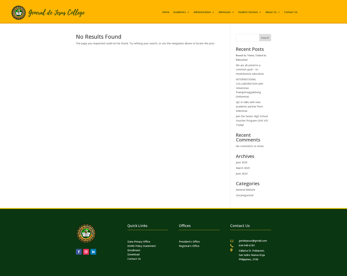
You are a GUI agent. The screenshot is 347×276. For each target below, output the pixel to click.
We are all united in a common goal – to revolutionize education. (250, 69)
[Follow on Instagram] (86, 252)
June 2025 (241, 162)
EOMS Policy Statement (141, 246)
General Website (245, 189)
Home (165, 12)
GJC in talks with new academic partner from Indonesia (249, 106)
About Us (271, 12)
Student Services (248, 12)
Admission (225, 12)
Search (265, 37)
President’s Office (189, 241)
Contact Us (290, 12)
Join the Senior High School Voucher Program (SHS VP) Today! (252, 120)
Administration (202, 12)
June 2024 (241, 173)
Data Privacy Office (138, 241)
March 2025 (243, 168)
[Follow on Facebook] (79, 252)
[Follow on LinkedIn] (93, 252)
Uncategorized (244, 195)
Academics (179, 12)
